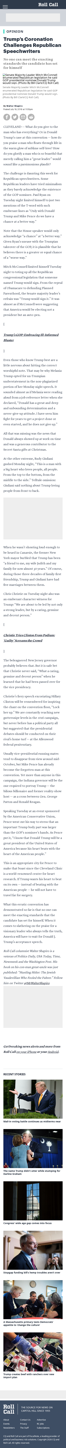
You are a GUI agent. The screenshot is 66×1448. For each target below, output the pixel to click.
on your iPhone (26, 1052)
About (6, 1419)
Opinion (14, 31)
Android (53, 1052)
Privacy (23, 1423)
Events (6, 1423)
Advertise (41, 1419)
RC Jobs (40, 1423)
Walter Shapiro (14, 106)
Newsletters (9, 1427)
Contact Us (25, 1419)
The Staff (24, 1427)
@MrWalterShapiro (37, 983)
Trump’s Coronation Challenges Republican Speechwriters (32, 45)
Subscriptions (43, 1427)
